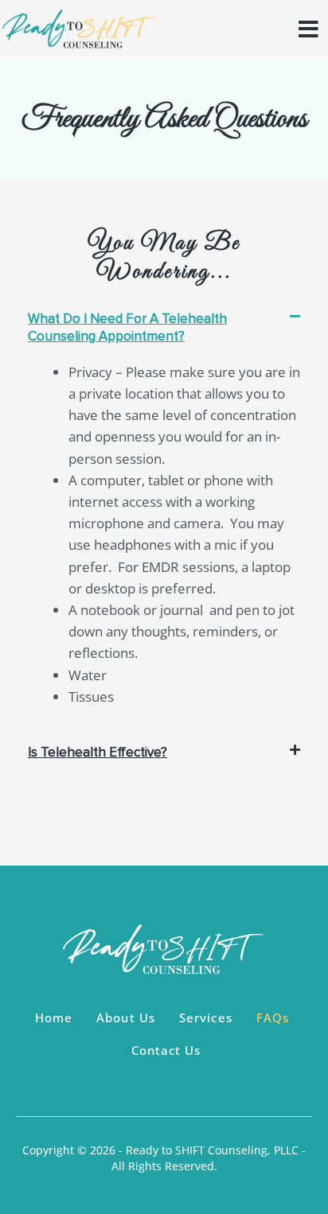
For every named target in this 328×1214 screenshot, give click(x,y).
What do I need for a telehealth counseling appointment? (127, 327)
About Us (125, 1017)
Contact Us (166, 1050)
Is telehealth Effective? (97, 752)
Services (205, 1017)
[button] (164, 335)
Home (53, 1017)
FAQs (272, 1017)
